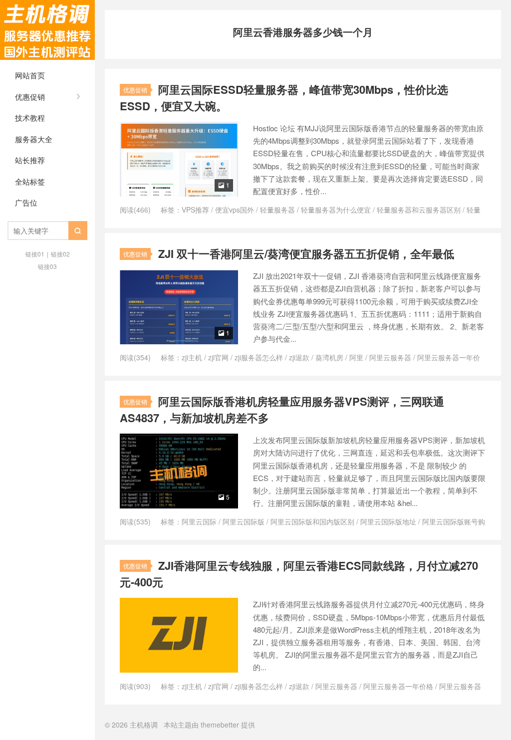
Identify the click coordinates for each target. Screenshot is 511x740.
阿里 (356, 357)
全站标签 (30, 181)
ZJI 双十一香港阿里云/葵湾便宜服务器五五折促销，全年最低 (306, 253)
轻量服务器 (277, 210)
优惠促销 (30, 96)
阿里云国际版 (243, 521)
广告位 (26, 202)
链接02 (60, 253)
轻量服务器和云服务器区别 (419, 210)
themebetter (220, 725)
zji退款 (299, 357)
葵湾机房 (329, 357)
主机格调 (47, 30)
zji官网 (218, 357)
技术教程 (30, 117)
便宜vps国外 (234, 210)
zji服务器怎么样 (259, 357)
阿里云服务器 (390, 357)
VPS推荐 (195, 210)
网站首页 (30, 75)
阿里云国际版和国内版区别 (312, 521)
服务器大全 (33, 139)
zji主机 (192, 357)
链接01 (34, 253)
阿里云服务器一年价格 (398, 686)
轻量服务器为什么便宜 (336, 210)
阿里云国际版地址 (388, 521)
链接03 (47, 266)
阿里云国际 (199, 521)
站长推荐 (30, 160)
